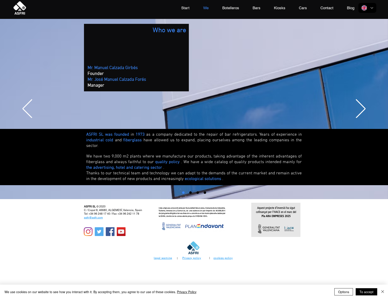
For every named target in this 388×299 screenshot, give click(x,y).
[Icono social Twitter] (99, 231)
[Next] (361, 109)
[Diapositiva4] (197, 192)
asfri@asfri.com (93, 217)
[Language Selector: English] (367, 8)
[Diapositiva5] (205, 192)
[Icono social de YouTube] (121, 231)
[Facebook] (110, 231)
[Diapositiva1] (183, 192)
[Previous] (27, 109)
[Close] (382, 291)
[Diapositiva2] (190, 192)
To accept (366, 292)
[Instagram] (88, 231)
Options (343, 292)
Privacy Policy (186, 292)
